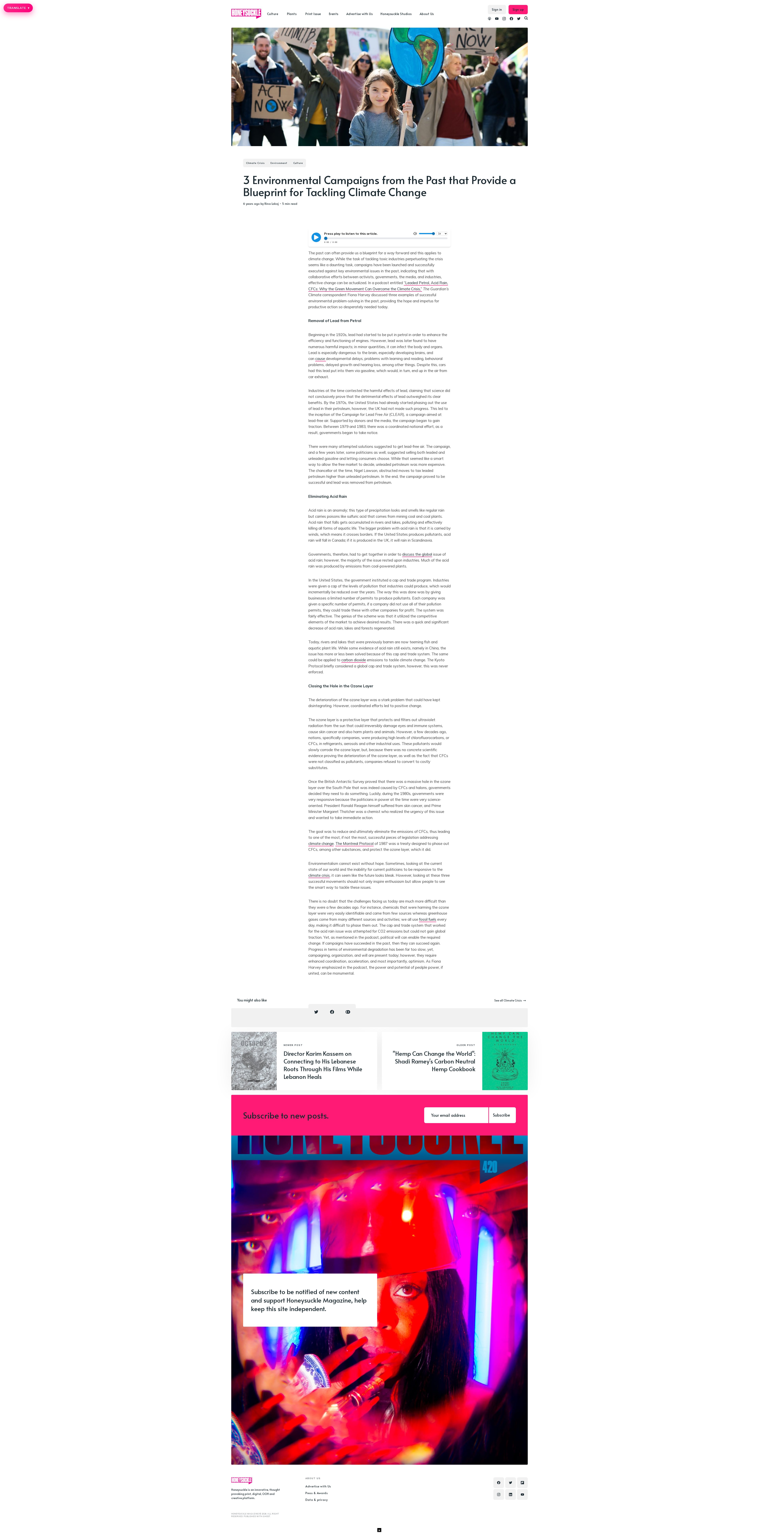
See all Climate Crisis (508, 1000)
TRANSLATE (18, 8)
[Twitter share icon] (316, 1012)
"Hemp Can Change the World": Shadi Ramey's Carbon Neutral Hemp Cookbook (434, 1061)
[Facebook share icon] (332, 1012)
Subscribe (501, 1115)
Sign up (518, 9)
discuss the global (417, 554)
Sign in (497, 9)
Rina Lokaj (271, 203)
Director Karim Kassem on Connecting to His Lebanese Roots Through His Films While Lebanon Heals (323, 1064)
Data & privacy (316, 1499)
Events (333, 13)
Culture (298, 163)
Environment (279, 163)
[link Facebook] (511, 19)
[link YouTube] (496, 19)
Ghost (266, 1516)
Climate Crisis (255, 163)
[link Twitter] (518, 19)
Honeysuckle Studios (396, 13)
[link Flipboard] (522, 1482)
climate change (321, 843)
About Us (427, 13)
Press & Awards (316, 1493)
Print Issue (313, 13)
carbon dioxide (353, 660)
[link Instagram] (504, 19)
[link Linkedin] (510, 1494)
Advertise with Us (359, 13)
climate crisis (319, 875)
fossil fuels (427, 919)
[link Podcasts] (489, 19)
